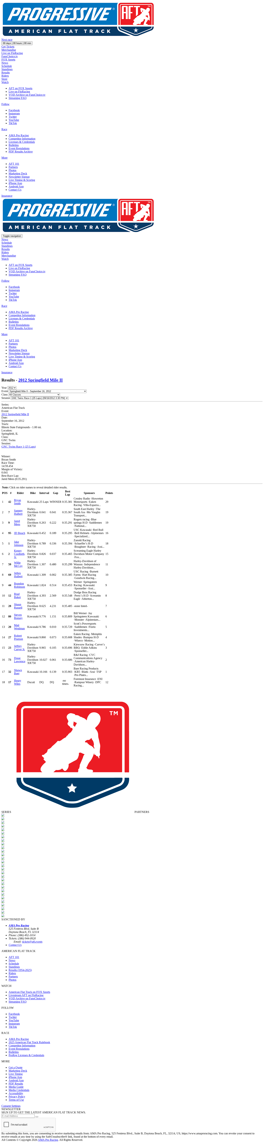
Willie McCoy (18, 564)
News (4, 62)
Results (5, 72)
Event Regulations (19, 148)
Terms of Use (16, 1099)
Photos (12, 170)
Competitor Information (22, 138)
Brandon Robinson (19, 585)
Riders (5, 75)
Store (4, 79)
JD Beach (19, 533)
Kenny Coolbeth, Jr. (19, 554)
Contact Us (15, 189)
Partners (13, 167)
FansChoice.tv (9, 56)
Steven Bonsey (18, 616)
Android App (16, 186)
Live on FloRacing (12, 53)
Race (4, 129)
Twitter (13, 116)
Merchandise (8, 49)
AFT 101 (14, 163)
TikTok (13, 123)
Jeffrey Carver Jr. (19, 648)
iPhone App (15, 183)
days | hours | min (17, 43)
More (4, 157)
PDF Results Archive (21, 151)
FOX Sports (8, 59)
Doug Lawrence (19, 660)
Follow (5, 104)
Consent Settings (10, 1105)
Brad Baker (17, 595)
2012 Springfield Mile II (40, 380)
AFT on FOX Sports (20, 88)
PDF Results (16, 1083)
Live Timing (16, 1073)
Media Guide (16, 1086)
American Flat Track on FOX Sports (29, 991)
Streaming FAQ (18, 98)
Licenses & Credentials (22, 141)
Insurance (6, 195)
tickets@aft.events (32, 941)
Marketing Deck (18, 173)
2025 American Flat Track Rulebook (29, 1042)
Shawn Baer (18, 672)
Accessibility (16, 1093)
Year (4, 387)
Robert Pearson (18, 637)
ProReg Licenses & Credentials (26, 1055)
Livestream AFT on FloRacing (26, 995)
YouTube (14, 119)
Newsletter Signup (19, 176)
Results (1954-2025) (20, 970)
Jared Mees (17, 522)
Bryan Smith (17, 502)
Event (4, 391)
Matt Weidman (19, 627)
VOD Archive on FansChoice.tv (27, 94)
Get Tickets (7, 46)
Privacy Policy (17, 1096)
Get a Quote (15, 1067)
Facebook (14, 110)
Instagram (14, 113)
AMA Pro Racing (19, 135)
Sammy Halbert (18, 512)
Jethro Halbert (18, 575)
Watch (5, 82)
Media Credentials (19, 1090)
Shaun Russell (18, 606)
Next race (6, 39)
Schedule (6, 66)
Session (5, 397)
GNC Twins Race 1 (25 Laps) (18, 446)
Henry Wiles (17, 682)
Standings (7, 69)
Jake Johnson (18, 543)
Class (4, 394)
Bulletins (14, 145)
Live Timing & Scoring (22, 179)
